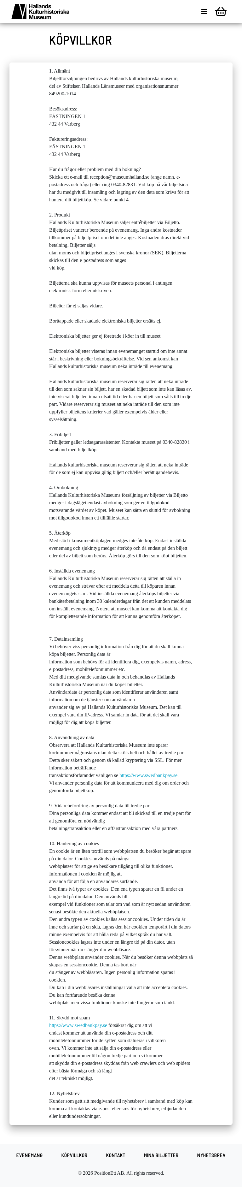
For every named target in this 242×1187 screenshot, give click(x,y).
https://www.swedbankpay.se (148, 775)
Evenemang (29, 1155)
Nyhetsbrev (211, 1155)
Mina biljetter (161, 1155)
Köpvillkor (74, 1155)
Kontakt (115, 1155)
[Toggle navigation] (204, 11)
